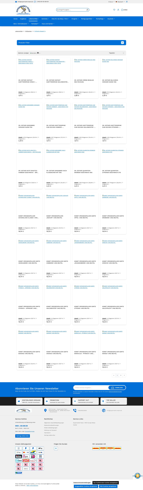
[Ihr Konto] (118, 9)
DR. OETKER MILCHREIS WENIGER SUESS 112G (110, 81)
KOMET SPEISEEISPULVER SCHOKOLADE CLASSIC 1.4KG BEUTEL (27, 217)
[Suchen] (87, 10)
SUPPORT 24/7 (85, 401)
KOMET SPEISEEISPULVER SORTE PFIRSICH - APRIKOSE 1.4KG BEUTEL (29, 307)
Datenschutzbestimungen (51, 425)
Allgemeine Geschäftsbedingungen (54, 422)
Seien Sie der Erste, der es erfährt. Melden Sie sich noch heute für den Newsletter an (40, 391)
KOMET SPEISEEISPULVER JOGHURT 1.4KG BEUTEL (54, 217)
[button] (71, 42)
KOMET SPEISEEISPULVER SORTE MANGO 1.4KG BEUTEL (113, 352)
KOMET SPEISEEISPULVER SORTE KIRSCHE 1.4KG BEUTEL (113, 262)
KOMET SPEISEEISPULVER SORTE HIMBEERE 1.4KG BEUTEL (57, 262)
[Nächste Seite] (124, 375)
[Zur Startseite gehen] (23, 10)
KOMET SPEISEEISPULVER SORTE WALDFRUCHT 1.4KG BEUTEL (113, 307)
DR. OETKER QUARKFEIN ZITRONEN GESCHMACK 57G (111, 171)
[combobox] (70, 10)
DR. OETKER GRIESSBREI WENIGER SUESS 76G (26, 126)
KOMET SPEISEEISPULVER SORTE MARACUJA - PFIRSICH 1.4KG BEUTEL (85, 353)
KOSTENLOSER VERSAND (31, 401)
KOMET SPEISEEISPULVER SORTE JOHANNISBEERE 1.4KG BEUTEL (85, 262)
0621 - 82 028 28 (21, 426)
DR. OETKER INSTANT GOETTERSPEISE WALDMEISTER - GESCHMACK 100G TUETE (57, 81)
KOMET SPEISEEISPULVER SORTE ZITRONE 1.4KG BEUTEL (85, 307)
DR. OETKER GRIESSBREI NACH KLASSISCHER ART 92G (56, 171)
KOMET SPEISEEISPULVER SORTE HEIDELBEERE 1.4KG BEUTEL (29, 262)
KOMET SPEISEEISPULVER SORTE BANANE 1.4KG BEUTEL (29, 352)
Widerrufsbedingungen (50, 427)
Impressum (47, 432)
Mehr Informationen (32, 485)
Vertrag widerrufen (22, 436)
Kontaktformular (29, 431)
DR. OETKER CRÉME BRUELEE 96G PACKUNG (84, 81)
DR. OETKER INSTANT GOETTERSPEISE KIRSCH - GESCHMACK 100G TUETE (27, 81)
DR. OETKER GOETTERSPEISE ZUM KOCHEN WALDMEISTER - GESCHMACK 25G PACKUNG (84, 126)
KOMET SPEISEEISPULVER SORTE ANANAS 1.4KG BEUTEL (57, 352)
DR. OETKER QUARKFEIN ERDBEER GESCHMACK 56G (83, 171)
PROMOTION (57, 401)
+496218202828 (82, 410)
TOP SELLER (112, 401)
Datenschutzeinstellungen (82, 482)
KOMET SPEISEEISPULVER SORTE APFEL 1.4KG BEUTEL (85, 217)
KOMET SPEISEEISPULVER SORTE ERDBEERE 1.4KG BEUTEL (113, 217)
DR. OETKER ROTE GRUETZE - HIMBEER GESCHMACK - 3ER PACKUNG (28, 171)
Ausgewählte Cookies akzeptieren (86, 486)
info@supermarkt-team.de (25, 1)
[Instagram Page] (126, 1)
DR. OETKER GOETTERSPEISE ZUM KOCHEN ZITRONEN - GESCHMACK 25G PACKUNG (111, 126)
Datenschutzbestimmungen (115, 391)
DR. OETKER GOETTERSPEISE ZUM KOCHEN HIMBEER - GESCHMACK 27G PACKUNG (56, 126)
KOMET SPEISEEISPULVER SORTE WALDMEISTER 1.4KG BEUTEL (57, 307)
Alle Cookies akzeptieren (108, 486)
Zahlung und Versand (50, 430)
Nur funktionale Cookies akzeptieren (106, 482)
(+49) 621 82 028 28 (42, 1)
